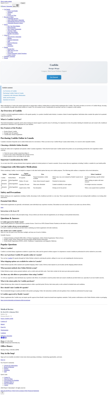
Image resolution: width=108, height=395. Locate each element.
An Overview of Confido (10, 91)
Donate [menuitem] (6, 58)
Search (2, 3)
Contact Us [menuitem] (7, 377)
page (29, 300)
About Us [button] (6, 35)
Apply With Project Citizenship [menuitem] (15, 20)
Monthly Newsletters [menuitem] (13, 33)
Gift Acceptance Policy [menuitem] (22, 390)
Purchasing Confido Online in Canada (13, 93)
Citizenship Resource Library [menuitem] (15, 23)
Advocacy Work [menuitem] (11, 30)
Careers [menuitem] (6, 385)
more (2, 207)
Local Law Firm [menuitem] (11, 15)
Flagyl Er (3, 327)
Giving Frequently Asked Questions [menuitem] (17, 53)
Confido (10, 258)
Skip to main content (6, 1)
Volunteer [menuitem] (10, 12)
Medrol (3, 324)
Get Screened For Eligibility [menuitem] (11, 380)
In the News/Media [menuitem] (12, 32)
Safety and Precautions (9, 97)
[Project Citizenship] (6, 6)
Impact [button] (6, 24)
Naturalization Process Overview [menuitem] (16, 21)
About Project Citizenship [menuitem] (14, 36)
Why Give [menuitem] (10, 52)
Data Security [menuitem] (4, 390)
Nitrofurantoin (4, 330)
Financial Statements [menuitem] (12, 39)
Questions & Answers (9, 99)
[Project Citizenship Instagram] (6, 338)
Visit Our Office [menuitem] (8, 379)
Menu (14, 6)
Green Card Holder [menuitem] (12, 11)
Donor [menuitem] (9, 14)
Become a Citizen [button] (9, 17)
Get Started (54, 77)
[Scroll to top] (2, 393)
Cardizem (3, 333)
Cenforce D (4, 321)
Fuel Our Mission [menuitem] (8, 383)
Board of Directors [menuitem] (12, 43)
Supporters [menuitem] (10, 46)
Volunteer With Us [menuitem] (9, 382)
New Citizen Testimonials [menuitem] (14, 29)
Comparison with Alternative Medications (14, 95)
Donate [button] (6, 47)
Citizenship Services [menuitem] (12, 18)
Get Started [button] (7, 9)
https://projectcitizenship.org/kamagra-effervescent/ (14, 300)
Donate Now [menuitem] (10, 49)
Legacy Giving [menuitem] (11, 55)
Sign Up (3, 360)
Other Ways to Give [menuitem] (12, 50)
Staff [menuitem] (8, 41)
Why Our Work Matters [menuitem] (13, 26)
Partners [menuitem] (9, 44)
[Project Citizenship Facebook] (2, 338)
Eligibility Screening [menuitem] (9, 56)
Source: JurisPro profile (7, 318)
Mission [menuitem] (9, 38)
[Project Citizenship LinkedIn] (4, 338)
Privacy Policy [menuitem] (12, 390)
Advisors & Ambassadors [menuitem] (11, 365)
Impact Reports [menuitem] (11, 27)
